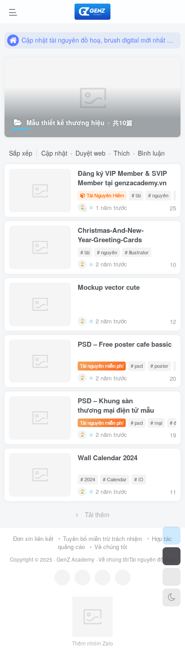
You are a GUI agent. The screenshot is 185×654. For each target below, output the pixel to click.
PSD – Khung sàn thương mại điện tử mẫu (116, 405)
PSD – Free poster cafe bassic (125, 344)
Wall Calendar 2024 (107, 457)
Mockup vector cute (109, 287)
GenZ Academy (75, 559)
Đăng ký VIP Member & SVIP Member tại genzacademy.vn (122, 178)
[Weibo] (102, 577)
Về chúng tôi (110, 546)
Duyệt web (90, 152)
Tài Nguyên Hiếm (105, 195)
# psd (137, 365)
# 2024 (87, 479)
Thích (122, 152)
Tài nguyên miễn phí (101, 365)
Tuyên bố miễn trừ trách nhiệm (102, 538)
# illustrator (137, 252)
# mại (156, 422)
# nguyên (158, 195)
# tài (136, 195)
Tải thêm (97, 514)
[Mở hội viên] (172, 556)
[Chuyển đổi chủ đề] (172, 597)
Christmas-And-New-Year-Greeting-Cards (111, 235)
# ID (138, 479)
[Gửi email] (123, 577)
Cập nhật (54, 152)
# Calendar (115, 479)
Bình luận (151, 152)
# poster (159, 365)
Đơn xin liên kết (33, 538)
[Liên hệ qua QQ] (82, 577)
